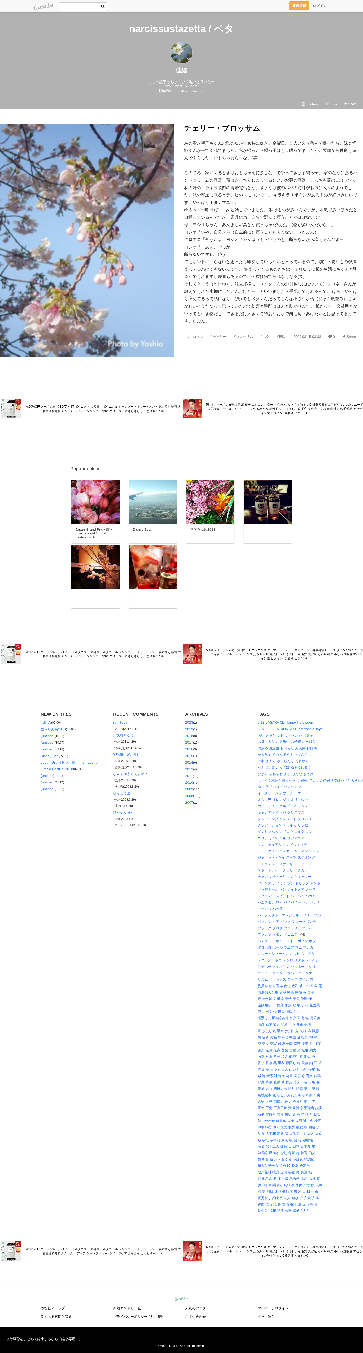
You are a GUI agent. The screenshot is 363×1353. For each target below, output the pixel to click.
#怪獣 (281, 336)
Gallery (312, 104)
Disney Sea (50, 756)
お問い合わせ (195, 1317)
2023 (189, 722)
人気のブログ (195, 1308)
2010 (189, 782)
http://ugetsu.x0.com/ (182, 86)
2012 (189, 769)
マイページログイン (273, 1308)
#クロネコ (195, 336)
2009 (189, 789)
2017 (189, 742)
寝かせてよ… (123, 793)
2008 (189, 796)
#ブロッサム (243, 336)
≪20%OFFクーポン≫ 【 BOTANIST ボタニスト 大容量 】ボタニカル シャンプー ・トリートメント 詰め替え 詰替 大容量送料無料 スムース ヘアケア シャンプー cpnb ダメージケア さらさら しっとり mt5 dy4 (103, 409)
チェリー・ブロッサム (222, 128)
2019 (189, 729)
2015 (189, 756)
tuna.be (181, 1298)
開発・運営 (266, 1317)
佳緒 (181, 70)
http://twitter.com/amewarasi (181, 90)
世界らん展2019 (53, 729)
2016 (189, 749)
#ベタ (265, 336)
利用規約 (157, 1317)
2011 (189, 776)
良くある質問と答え (56, 1317)
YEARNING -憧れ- (127, 755)
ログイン (319, 6)
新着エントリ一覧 (127, 1308)
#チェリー (218, 336)
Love (333, 104)
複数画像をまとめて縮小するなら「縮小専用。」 (44, 1339)
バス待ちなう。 (125, 735)
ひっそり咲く (123, 812)
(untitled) (48, 736)
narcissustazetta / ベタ (181, 28)
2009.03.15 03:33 (307, 336)
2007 (189, 802)
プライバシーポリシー (130, 1317)
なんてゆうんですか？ (130, 774)
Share (352, 104)
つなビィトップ (53, 1308)
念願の (46, 722)
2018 (189, 736)
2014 (189, 762)
